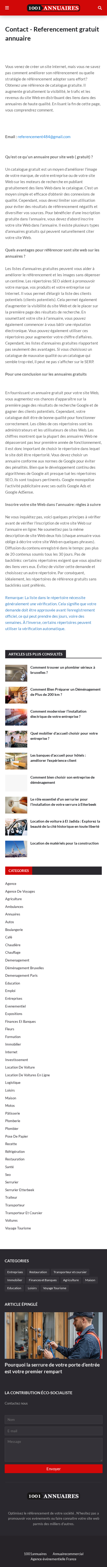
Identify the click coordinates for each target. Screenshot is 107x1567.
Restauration (14, 1159)
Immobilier (13, 1044)
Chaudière (13, 945)
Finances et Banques (20, 1021)
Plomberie (12, 1121)
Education (12, 983)
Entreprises (13, 998)
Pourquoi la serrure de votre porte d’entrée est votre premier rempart (52, 1368)
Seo (8, 1175)
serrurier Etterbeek (19, 1190)
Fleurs (9, 1029)
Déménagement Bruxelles (24, 968)
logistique (13, 1082)
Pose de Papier (16, 1136)
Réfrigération (15, 1152)
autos (9, 922)
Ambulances (14, 907)
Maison (10, 1098)
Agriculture (13, 899)
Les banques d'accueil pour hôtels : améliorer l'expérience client (58, 758)
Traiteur (11, 1197)
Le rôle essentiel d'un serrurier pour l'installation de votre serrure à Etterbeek (63, 802)
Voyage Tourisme (18, 1228)
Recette (11, 1144)
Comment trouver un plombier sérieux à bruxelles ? (62, 670)
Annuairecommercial (68, 1554)
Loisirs (10, 1090)
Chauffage (13, 952)
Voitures (11, 1220)
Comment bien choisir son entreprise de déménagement (62, 780)
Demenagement (17, 960)
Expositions (13, 1014)
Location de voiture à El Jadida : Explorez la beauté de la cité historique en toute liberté (65, 824)
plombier (11, 1128)
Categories (19, 871)
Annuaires (12, 914)
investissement (16, 1060)
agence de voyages (20, 891)
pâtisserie (12, 1113)
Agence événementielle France (53, 1559)
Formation (13, 1037)
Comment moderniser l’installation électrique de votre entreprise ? (58, 714)
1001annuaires (35, 1554)
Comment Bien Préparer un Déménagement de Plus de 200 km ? (65, 692)
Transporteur (15, 1205)
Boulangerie (14, 930)
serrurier (11, 1182)
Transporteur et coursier (23, 1213)
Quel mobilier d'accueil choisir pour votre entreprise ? (64, 736)
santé (9, 1167)
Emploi (10, 991)
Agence (10, 884)
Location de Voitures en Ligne (27, 1075)
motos (10, 1105)
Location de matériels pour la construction (64, 843)
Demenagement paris (21, 975)
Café (8, 937)
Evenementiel (15, 1006)
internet (11, 1052)
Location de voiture (20, 1067)
